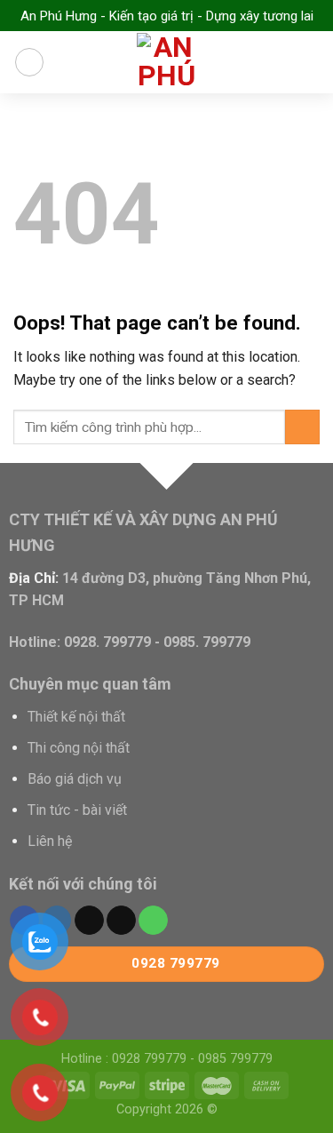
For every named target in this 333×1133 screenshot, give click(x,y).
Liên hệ (50, 841)
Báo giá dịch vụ (75, 778)
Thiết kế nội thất (76, 716)
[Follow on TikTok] (89, 921)
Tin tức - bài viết (77, 810)
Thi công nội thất (79, 747)
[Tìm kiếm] (312, 61)
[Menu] (29, 62)
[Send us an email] (121, 921)
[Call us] (153, 921)
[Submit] (302, 427)
